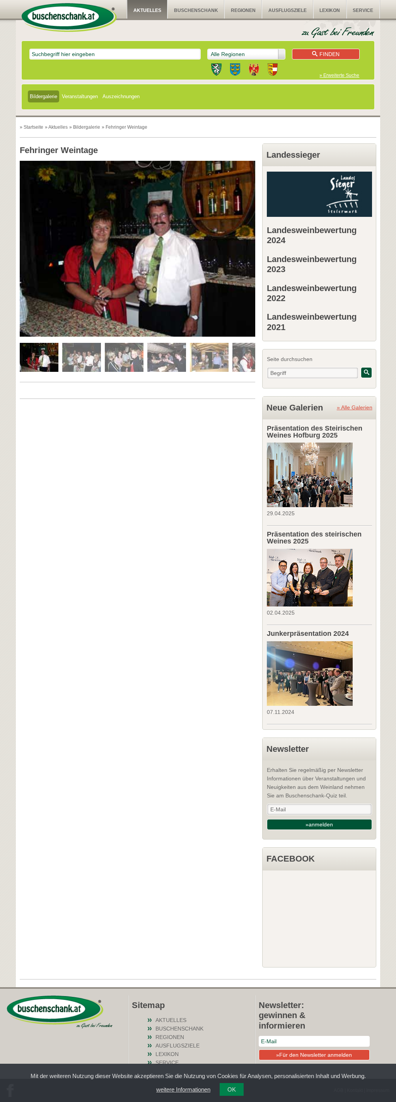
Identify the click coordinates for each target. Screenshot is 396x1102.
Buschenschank (196, 10)
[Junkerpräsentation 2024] (319, 672)
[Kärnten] (273, 70)
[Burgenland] (254, 70)
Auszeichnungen (121, 96)
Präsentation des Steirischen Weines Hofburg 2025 (314, 431)
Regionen (243, 10)
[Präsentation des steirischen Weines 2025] (319, 576)
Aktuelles (147, 10)
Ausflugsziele (287, 10)
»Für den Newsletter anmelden (314, 1055)
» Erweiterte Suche (339, 75)
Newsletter (287, 749)
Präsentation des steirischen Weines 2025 (314, 537)
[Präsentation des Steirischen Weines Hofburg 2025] (319, 474)
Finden (329, 54)
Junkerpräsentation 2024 (308, 633)
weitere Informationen (183, 1089)
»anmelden (319, 824)
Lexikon (329, 10)
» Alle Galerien (354, 407)
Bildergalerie (43, 96)
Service (363, 10)
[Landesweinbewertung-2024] (319, 194)
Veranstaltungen (80, 96)
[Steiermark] (216, 70)
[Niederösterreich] (235, 70)
